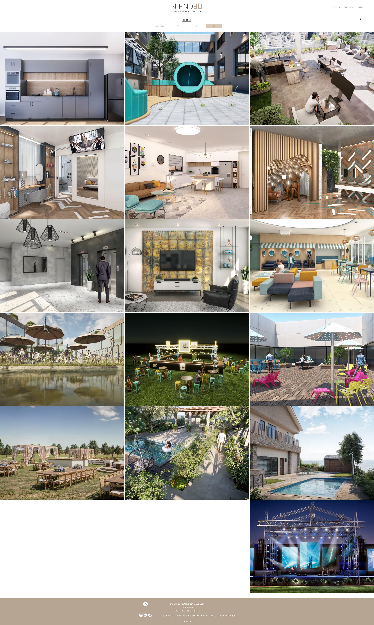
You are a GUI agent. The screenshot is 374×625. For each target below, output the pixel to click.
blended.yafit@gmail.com (187, 611)
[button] (360, 7)
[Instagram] (145, 615)
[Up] (145, 604)
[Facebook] (150, 615)
